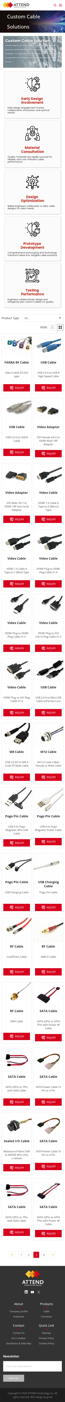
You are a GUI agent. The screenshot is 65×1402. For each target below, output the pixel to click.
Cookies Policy (46, 1343)
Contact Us (18, 1332)
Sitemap (46, 1332)
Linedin (26, 1292)
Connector (46, 1316)
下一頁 (53, 1255)
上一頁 (12, 1255)
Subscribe (14, 1378)
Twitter (38, 1292)
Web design (36, 1397)
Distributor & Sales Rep (18, 1343)
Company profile (19, 1311)
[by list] (52, 327)
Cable (46, 1311)
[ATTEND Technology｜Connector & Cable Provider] (17, 4)
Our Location (19, 1338)
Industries (18, 1316)
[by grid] (60, 327)
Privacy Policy (46, 1338)
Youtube (32, 1292)
